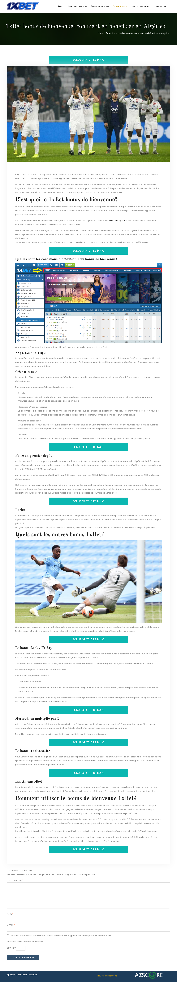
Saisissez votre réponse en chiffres (25, 941)
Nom (10, 913)
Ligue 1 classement (107, 975)
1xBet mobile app (100, 6)
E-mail (11, 924)
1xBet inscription (77, 6)
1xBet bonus (120, 6)
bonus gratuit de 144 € (88, 60)
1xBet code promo (141, 6)
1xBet (61, 6)
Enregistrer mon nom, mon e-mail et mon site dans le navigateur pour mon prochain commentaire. (62, 935)
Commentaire (15, 880)
